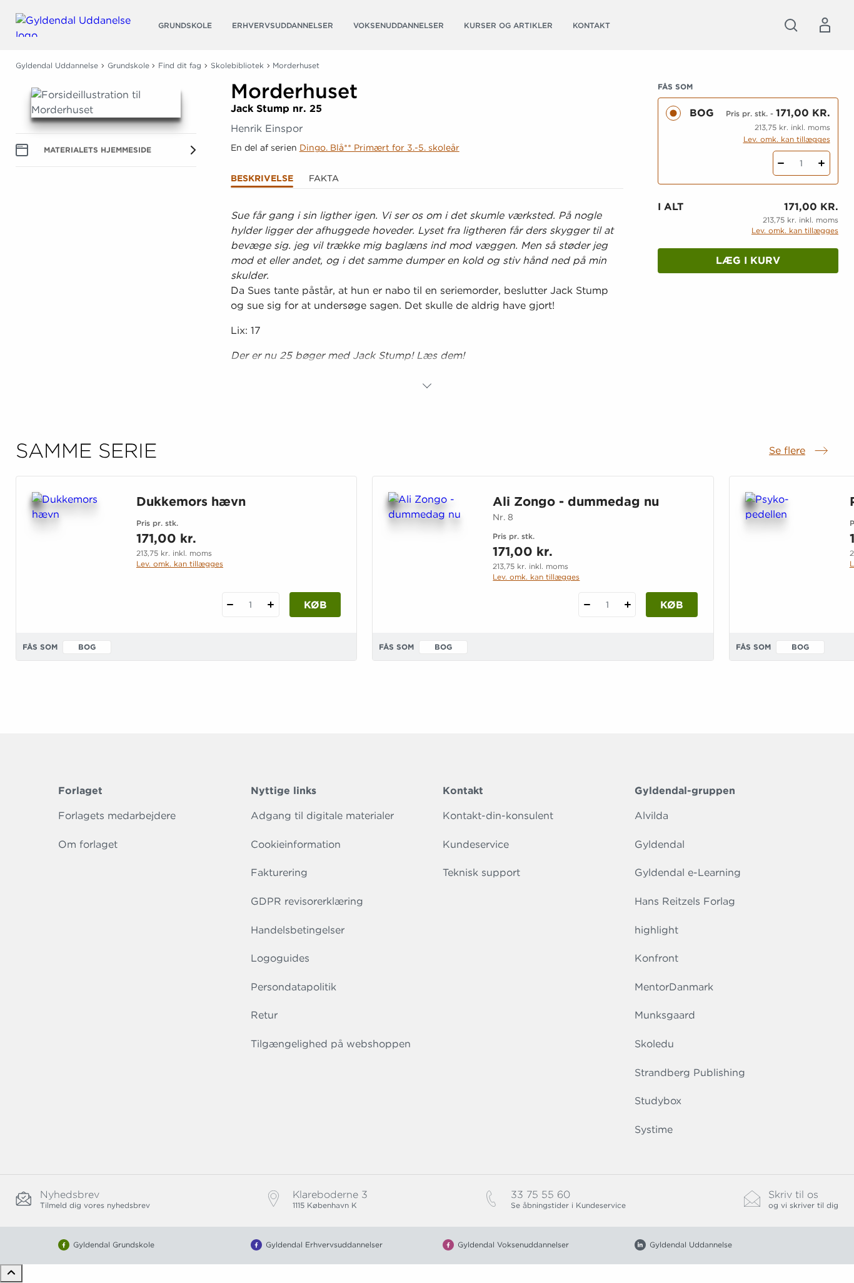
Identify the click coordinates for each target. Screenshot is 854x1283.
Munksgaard (665, 1015)
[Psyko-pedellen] (787, 552)
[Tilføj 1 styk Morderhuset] (822, 163)
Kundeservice (476, 844)
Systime (654, 1129)
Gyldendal (660, 844)
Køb (315, 605)
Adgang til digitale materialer (322, 816)
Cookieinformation (296, 844)
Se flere (799, 451)
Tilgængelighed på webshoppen (331, 1044)
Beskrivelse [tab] (262, 178)
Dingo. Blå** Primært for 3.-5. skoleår (379, 148)
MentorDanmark (674, 987)
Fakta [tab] (324, 178)
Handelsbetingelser (297, 930)
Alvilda (651, 816)
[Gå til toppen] (11, 1273)
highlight (656, 930)
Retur (264, 1015)
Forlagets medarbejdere (117, 816)
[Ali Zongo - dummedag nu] (430, 552)
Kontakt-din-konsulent (498, 816)
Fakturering (279, 872)
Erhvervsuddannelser (282, 25)
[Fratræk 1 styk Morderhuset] (781, 163)
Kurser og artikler (508, 25)
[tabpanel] (427, 300)
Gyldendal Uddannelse (57, 65)
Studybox (658, 1101)
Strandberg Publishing (690, 1073)
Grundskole (185, 25)
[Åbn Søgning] (791, 25)
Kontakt (591, 25)
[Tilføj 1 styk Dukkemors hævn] (271, 604)
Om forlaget (88, 844)
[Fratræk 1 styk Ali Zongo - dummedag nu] (587, 604)
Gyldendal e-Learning (688, 872)
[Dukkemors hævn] (74, 552)
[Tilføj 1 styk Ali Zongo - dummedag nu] (627, 604)
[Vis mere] (427, 385)
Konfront (656, 958)
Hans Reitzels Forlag (685, 901)
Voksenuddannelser (398, 25)
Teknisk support (481, 872)
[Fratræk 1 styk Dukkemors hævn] (230, 604)
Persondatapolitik (293, 987)
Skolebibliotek (237, 65)
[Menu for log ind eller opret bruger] (824, 25)
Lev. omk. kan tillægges (786, 139)
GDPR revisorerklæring (307, 901)
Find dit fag (179, 65)
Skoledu (654, 1044)
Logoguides (280, 958)
